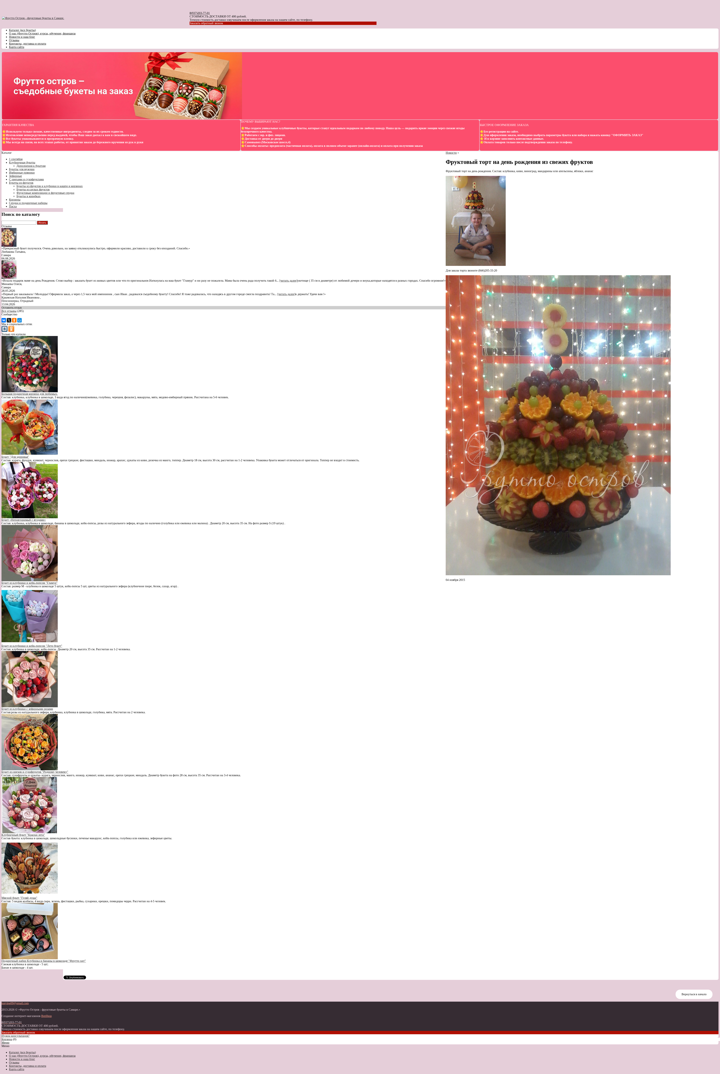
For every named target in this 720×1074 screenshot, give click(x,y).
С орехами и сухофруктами (26, 179)
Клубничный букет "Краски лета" (23, 834)
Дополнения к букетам (31, 165)
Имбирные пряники (22, 172)
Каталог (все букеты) (22, 30)
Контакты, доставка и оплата (27, 43)
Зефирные (15, 176)
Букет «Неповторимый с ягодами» (24, 519)
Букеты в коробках (28, 196)
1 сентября (15, 159)
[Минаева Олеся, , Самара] (9, 278)
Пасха (13, 206)
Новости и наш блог (22, 36)
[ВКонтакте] (4, 320)
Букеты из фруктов (21, 182)
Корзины (14, 199)
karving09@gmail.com (15, 1003)
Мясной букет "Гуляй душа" (19, 897)
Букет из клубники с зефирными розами (27, 708)
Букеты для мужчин (21, 169)
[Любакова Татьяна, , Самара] (9, 245)
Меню (5, 1042)
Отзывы (14, 40)
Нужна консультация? (15, 1035)
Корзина (7, 1039)
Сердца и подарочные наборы (28, 203)
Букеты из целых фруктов (33, 189)
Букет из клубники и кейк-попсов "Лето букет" (32, 645)
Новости (451, 152)
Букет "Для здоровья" (15, 456)
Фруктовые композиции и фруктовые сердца (45, 192)
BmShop (46, 1016)
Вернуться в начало (694, 994)
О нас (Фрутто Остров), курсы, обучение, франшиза (42, 33)
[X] (9, 320)
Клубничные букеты (22, 162)
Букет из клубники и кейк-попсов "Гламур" (30, 582)
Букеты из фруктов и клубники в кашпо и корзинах (49, 186)
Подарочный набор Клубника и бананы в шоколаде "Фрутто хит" (44, 960)
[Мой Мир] (19, 320)
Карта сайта (16, 47)
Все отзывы (9, 311)
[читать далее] (288, 280)
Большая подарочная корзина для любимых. (30, 393)
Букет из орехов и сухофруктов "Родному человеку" (35, 771)
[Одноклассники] (14, 320)
